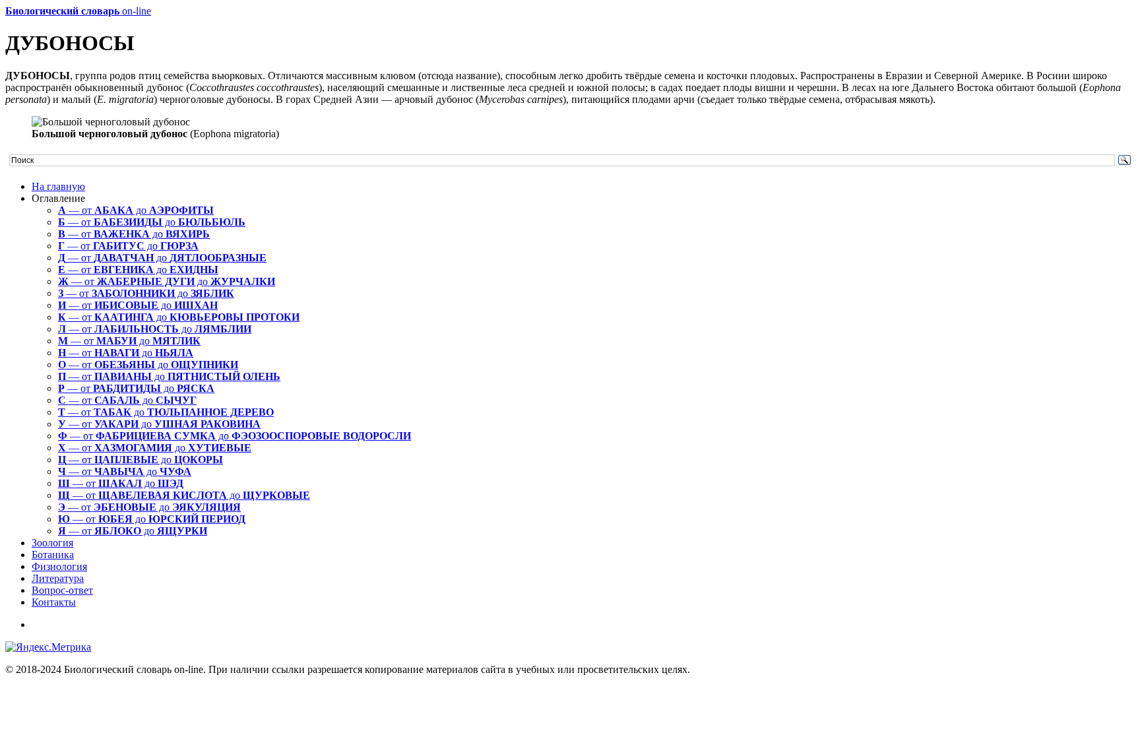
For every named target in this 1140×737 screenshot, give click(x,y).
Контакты (54, 602)
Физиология (59, 566)
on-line (78, 10)
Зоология (52, 542)
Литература (58, 578)
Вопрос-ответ (62, 590)
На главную (58, 186)
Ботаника (53, 554)
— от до (136, 210)
